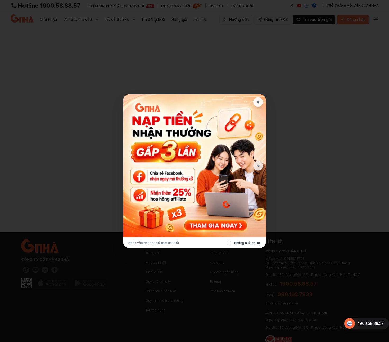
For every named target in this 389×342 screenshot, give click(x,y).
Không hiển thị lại (247, 243)
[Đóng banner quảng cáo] (258, 102)
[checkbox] (229, 243)
